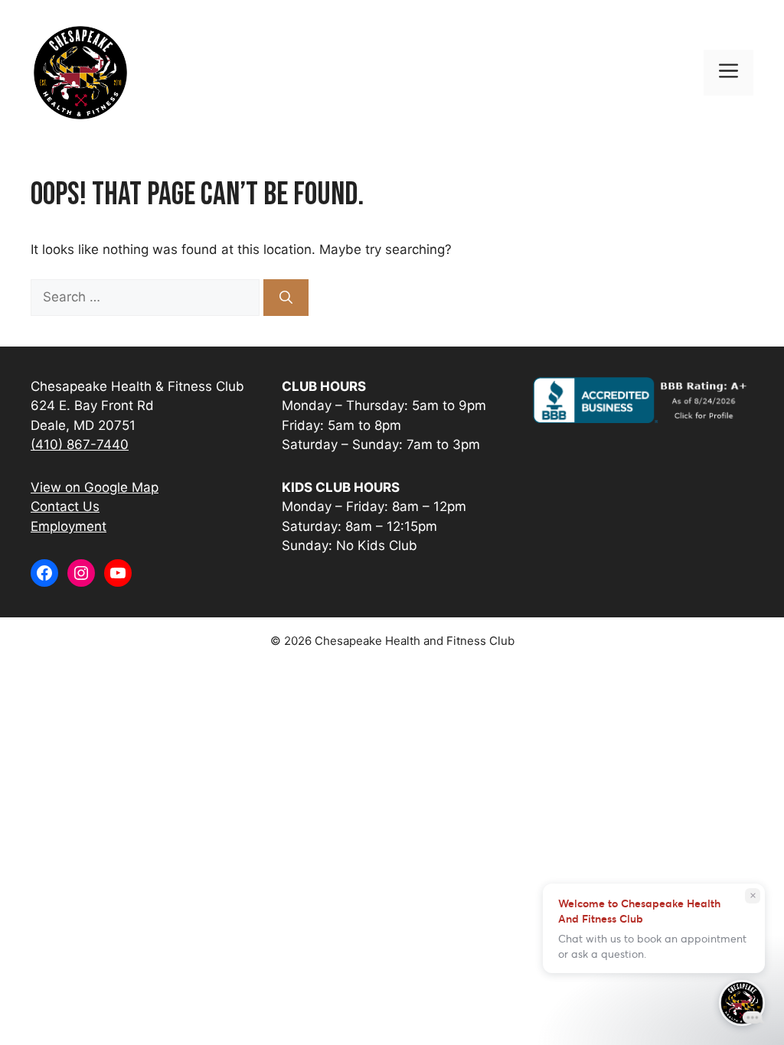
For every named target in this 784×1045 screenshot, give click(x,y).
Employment (68, 526)
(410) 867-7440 (80, 444)
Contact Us (65, 506)
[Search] (286, 297)
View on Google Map (94, 487)
